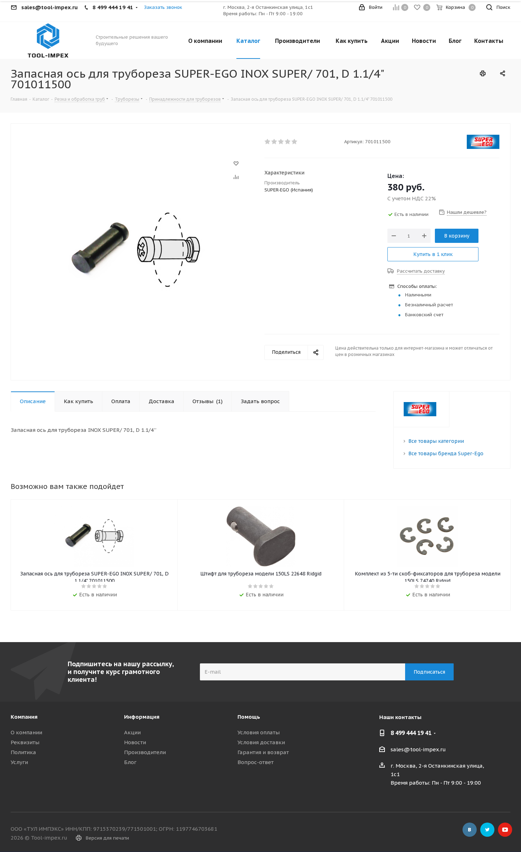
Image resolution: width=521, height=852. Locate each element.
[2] (274, 142)
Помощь (248, 716)
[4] (288, 142)
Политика (23, 752)
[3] (281, 142)
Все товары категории (436, 441)
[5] (294, 142)
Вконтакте (470, 830)
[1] (267, 142)
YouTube (505, 830)
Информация (141, 716)
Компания (24, 716)
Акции (132, 732)
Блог (130, 762)
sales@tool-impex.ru (418, 749)
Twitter (487, 830)
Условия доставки (261, 742)
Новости (135, 742)
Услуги (19, 762)
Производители (145, 752)
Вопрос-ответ (255, 762)
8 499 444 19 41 (411, 732)
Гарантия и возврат (263, 752)
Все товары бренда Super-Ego (445, 453)
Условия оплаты (258, 732)
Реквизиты (25, 742)
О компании (26, 732)
